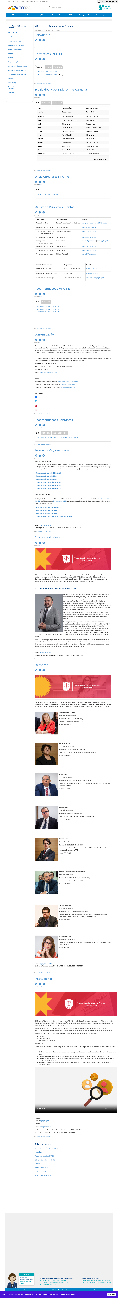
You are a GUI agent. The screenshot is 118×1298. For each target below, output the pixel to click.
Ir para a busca (20, 1)
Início (10, 20)
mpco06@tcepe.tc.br (101, 223)
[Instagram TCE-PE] (109, 5)
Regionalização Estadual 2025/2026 (48, 507)
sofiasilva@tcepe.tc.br (68, 384)
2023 (54, 102)
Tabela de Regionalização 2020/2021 (48, 485)
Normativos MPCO (42, 1168)
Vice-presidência (23, 1290)
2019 (65, 433)
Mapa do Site (45, 1)
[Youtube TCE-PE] (106, 5)
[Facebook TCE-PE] (103, 5)
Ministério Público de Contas (54, 207)
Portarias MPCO (41, 1172)
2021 (43, 302)
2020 (37, 190)
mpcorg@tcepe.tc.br (103, 241)
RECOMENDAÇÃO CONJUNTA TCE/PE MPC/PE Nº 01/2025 (57, 437)
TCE (70, 15)
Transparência (84, 15)
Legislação (42, 15)
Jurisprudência (57, 15)
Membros (41, 665)
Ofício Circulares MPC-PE (52, 176)
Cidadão (14, 15)
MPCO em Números (43, 1175)
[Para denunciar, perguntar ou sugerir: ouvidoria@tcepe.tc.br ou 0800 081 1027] (21, 1280)
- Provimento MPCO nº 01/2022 (47, 72)
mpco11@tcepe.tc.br (89, 227)
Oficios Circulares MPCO (45, 1160)
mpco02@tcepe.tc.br (89, 241)
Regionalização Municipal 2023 (46, 479)
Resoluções (58, 67)
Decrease (110, 1)
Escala (37, 1164)
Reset (113, 1)
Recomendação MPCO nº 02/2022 (48, 309)
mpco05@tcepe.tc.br (89, 246)
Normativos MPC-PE (18, 20)
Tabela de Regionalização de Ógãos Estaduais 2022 (54, 516)
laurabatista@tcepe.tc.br (68, 387)
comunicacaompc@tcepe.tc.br (96, 278)
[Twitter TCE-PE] (100, 5)
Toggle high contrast (116, 1)
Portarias (49, 67)
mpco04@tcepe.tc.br (89, 237)
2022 (60, 102)
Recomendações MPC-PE (52, 288)
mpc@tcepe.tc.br (87, 223)
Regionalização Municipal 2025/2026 (48, 473)
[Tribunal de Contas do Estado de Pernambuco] (18, 8)
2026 (37, 102)
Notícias (38, 1152)
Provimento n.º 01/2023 (60, 501)
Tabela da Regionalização (52, 450)
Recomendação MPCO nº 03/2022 (48, 311)
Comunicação (101, 15)
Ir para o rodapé (29, 1)
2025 (43, 102)
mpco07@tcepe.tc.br (89, 231)
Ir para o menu (11, 1)
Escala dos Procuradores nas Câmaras (61, 89)
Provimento (39, 67)
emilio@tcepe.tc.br (92, 273)
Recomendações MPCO (45, 1156)
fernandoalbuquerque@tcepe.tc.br (68, 381)
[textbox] (73, 625)
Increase (107, 1)
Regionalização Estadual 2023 (46, 513)
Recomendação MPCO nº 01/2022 (48, 306)
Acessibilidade (37, 1)
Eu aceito (111, 1294)
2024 (48, 102)
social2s (40, 97)
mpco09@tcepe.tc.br (89, 254)
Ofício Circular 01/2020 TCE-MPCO (48, 194)
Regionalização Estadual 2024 (46, 510)
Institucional (43, 978)
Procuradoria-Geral (47, 537)
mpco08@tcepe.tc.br (89, 250)
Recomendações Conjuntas (53, 420)
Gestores (28, 15)
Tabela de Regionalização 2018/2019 (48, 488)
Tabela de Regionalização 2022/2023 (48, 482)
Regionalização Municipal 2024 (46, 476)
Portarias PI (42, 35)
